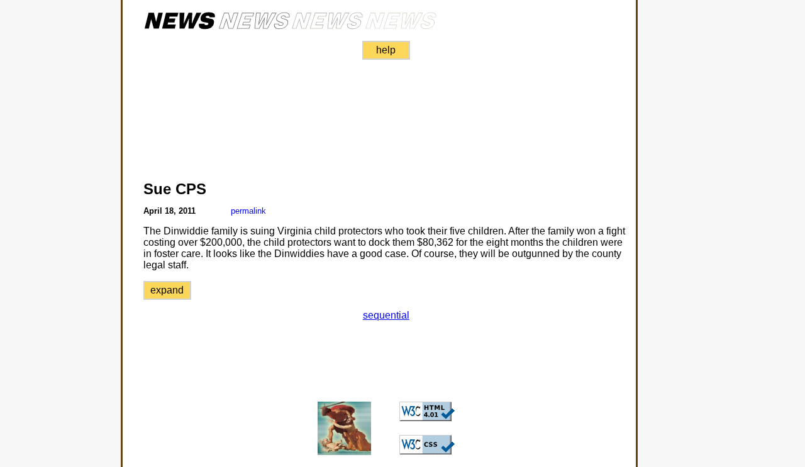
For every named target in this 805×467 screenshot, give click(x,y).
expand (167, 290)
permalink (248, 211)
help (386, 50)
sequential (386, 315)
